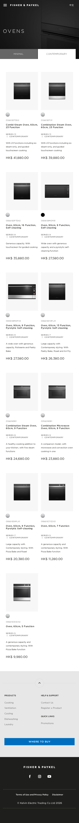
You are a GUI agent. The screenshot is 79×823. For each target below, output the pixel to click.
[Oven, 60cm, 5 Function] (22, 592)
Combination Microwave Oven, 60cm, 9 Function (55, 427)
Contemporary (56, 54)
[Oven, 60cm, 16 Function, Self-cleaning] (22, 191)
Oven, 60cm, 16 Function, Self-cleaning (21, 226)
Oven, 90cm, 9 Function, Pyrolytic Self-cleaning (20, 326)
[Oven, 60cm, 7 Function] (57, 492)
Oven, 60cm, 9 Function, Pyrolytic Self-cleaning (20, 527)
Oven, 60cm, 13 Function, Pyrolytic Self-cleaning (56, 326)
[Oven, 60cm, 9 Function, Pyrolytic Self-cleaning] (22, 492)
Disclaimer (57, 794)
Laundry (8, 724)
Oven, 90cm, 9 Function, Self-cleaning (55, 226)
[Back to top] (39, 683)
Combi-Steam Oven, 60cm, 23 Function (22, 126)
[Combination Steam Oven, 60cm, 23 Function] (57, 90)
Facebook (30, 776)
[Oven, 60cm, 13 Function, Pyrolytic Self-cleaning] (57, 291)
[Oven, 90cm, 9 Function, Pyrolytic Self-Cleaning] (22, 291)
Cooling (8, 713)
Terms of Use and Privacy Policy (32, 794)
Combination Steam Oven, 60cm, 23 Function (56, 126)
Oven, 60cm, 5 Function (20, 626)
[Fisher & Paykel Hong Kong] (24, 5)
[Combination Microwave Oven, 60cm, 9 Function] (57, 391)
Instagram (39, 776)
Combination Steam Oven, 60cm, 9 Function (21, 427)
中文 (71, 5)
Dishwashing (11, 719)
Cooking (9, 702)
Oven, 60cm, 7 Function (55, 526)
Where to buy (40, 741)
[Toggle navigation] (5, 5)
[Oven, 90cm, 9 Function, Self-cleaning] (57, 191)
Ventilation (10, 708)
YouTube (49, 776)
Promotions (47, 723)
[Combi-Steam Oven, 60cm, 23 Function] (22, 90)
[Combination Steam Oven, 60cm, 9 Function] (22, 391)
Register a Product (51, 708)
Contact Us (47, 702)
